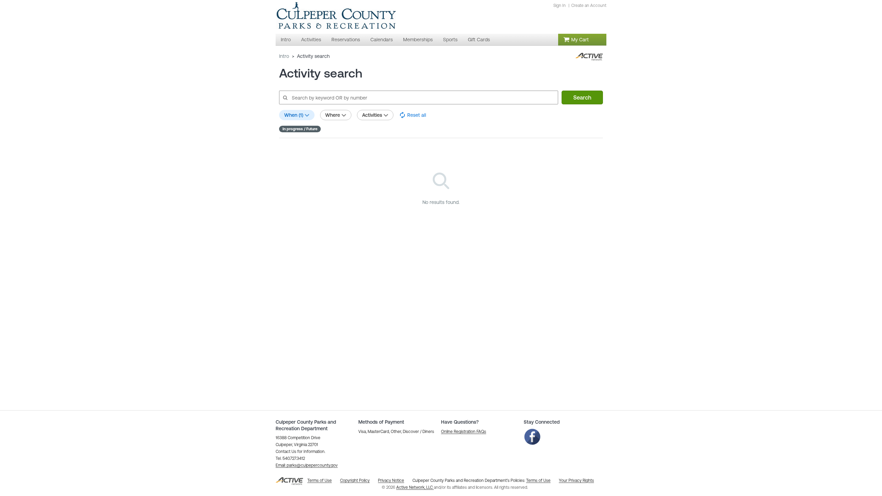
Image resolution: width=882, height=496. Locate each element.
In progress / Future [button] (300, 129)
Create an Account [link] (588, 5)
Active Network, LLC (415, 487)
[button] (307, 465)
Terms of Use (538, 480)
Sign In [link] (559, 5)
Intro (284, 56)
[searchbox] (418, 97)
